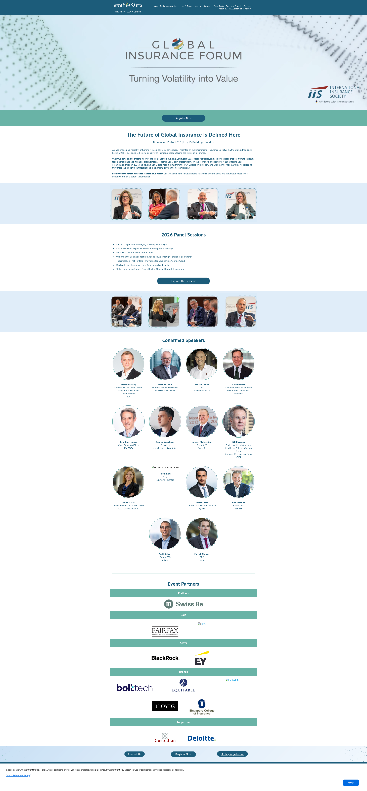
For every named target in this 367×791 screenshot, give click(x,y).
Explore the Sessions (183, 281)
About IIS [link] (223, 8)
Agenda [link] (198, 6)
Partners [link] (247, 6)
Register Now (183, 118)
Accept (351, 783)
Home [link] (155, 6)
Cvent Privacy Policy (17, 775)
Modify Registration (232, 754)
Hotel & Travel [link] (186, 6)
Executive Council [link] (234, 6)
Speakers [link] (207, 6)
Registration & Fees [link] (168, 6)
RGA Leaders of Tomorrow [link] (240, 8)
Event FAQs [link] (219, 6)
